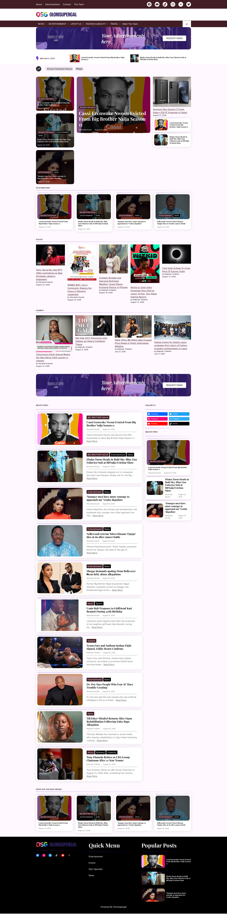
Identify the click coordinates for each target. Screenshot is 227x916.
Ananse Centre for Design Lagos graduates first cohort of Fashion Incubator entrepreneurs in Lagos (170, 345)
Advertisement (52, 4)
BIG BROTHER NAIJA (46, 99)
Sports (99, 603)
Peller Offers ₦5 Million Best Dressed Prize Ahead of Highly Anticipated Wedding (133, 343)
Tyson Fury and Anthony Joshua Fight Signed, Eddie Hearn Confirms (109, 647)
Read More (92, 441)
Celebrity (111, 752)
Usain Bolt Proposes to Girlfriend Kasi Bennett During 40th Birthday (109, 610)
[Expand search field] (187, 24)
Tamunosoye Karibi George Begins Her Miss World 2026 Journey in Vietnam (53, 357)
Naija (79, 68)
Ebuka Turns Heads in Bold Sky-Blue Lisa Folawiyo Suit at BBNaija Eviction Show (102, 58)
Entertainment (63, 132)
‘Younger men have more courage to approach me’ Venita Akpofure (164, 58)
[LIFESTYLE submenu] (83, 24)
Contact (67, 4)
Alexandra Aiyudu (85, 130)
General (91, 640)
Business (100, 752)
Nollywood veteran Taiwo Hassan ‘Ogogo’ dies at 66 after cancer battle (171, 222)
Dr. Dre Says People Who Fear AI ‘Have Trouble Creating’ (110, 686)
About (39, 4)
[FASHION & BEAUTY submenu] (107, 24)
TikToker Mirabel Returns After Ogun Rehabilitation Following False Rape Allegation (109, 721)
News (40, 136)
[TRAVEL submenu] (120, 24)
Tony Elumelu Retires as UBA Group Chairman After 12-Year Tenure (108, 759)
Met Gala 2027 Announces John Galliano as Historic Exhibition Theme (91, 341)
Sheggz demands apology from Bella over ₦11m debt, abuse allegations (111, 572)
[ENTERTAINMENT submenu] (68, 24)
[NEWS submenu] (46, 24)
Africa (91, 752)
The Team (79, 4)
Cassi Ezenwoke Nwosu (60, 68)
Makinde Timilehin (93, 653)
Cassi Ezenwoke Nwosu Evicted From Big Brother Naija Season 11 (53, 104)
